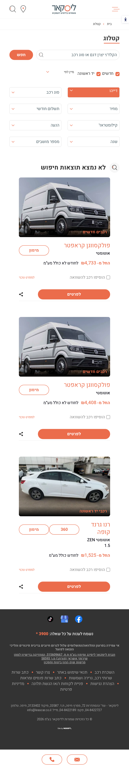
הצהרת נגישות (102, 684)
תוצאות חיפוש (12, 9)
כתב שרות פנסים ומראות (41, 678)
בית (109, 24)
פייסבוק (79, 619)
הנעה (55, 125)
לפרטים (74, 294)
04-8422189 (67, 710)
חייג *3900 (52, 759)
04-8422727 (93, 710)
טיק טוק (50, 619)
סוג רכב (52, 92)
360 (64, 530)
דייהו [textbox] (113, 91)
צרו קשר (43, 672)
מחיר (114, 109)
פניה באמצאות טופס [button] (77, 759)
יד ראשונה (85, 74)
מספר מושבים (47, 142)
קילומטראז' (108, 125)
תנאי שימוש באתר (72, 672)
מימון (34, 250)
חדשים (107, 74)
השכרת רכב (104, 672)
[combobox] (62, 74)
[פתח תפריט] (116, 9)
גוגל (64, 619)
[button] (21, 294)
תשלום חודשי (48, 109)
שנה (114, 142)
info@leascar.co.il (39, 710)
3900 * (42, 634)
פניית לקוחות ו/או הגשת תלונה (57, 684)
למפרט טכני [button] (26, 277)
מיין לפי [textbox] (69, 72)
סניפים (23, 9)
